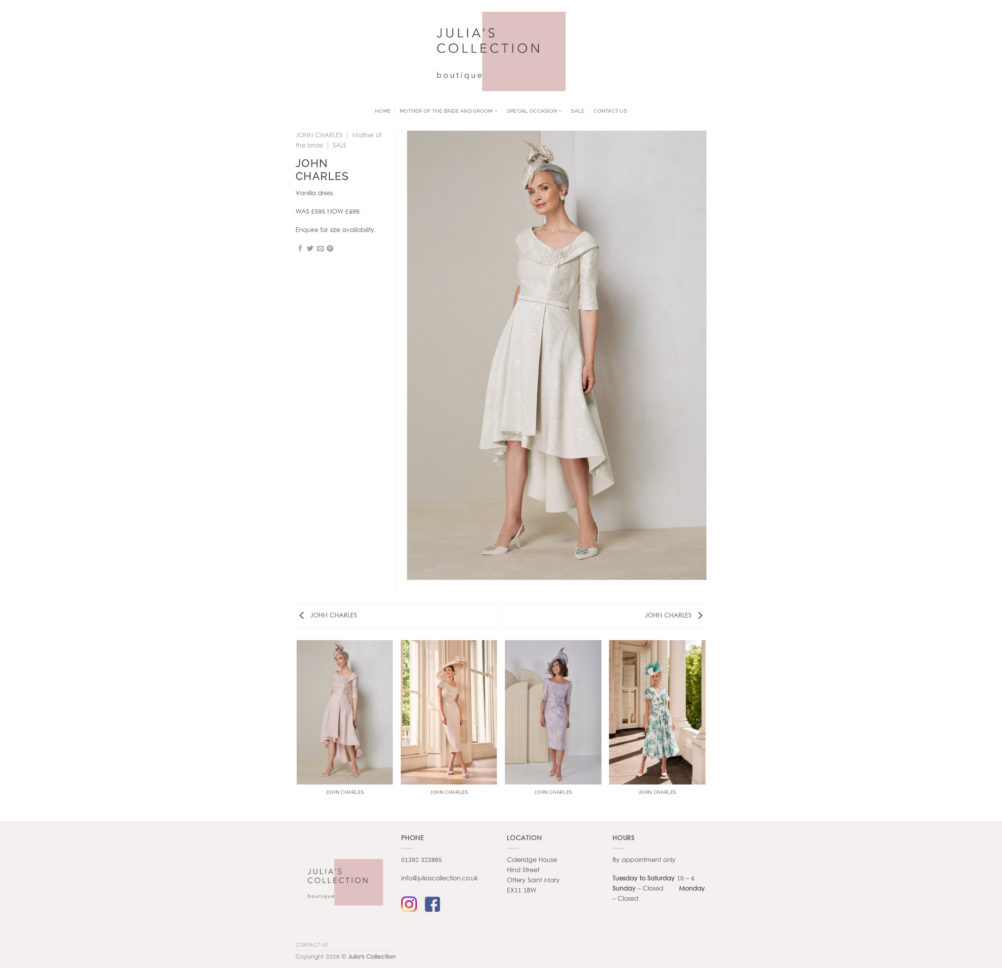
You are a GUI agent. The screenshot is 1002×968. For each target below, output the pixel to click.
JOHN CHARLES (319, 135)
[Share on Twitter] (310, 249)
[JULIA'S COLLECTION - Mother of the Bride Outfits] (501, 51)
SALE (577, 111)
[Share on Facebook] (300, 249)
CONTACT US (610, 111)
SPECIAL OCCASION (532, 111)
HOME (383, 111)
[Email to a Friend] (320, 249)
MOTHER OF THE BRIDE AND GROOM (446, 111)
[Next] (705, 730)
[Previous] (297, 730)
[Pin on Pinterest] (330, 249)
